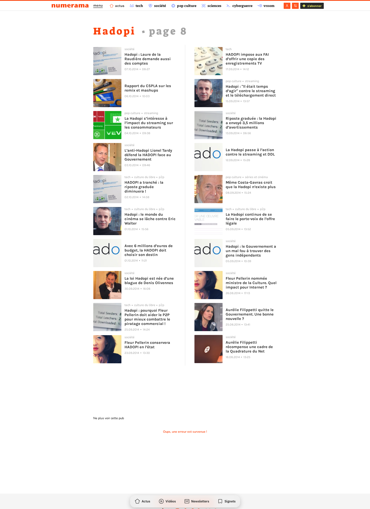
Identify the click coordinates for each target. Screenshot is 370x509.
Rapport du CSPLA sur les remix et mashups (147, 88)
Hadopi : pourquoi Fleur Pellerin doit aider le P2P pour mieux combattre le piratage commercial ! (147, 317)
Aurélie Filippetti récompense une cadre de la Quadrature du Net (249, 346)
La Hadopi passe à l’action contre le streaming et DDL (250, 152)
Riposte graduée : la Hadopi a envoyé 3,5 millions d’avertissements (251, 123)
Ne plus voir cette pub (108, 418)
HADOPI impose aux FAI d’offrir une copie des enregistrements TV (247, 59)
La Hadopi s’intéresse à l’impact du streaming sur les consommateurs (148, 123)
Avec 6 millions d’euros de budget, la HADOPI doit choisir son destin (148, 250)
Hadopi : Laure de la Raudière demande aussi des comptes (147, 59)
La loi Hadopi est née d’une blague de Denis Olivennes (149, 280)
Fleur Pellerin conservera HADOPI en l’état (147, 344)
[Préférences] (295, 6)
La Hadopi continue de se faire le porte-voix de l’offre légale (250, 218)
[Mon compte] (287, 6)
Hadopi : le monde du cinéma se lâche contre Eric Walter (150, 218)
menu (98, 5)
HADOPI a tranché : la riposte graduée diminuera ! (143, 187)
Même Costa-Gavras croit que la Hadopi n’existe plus (251, 184)
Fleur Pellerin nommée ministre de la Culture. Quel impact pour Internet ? (251, 282)
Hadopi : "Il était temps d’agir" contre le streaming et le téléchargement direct (251, 91)
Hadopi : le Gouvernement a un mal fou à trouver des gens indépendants (251, 250)
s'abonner (314, 6)
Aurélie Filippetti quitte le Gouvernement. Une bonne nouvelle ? (250, 314)
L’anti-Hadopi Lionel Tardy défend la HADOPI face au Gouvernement (148, 155)
